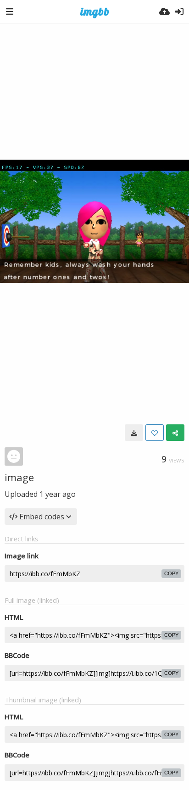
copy (171, 573)
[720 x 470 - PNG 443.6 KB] (134, 432)
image (19, 477)
